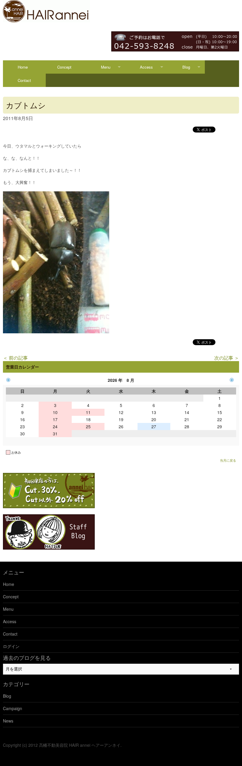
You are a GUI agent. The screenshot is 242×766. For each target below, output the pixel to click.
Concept (64, 67)
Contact (24, 80)
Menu (105, 67)
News (8, 721)
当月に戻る (228, 460)
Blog (186, 67)
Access (146, 67)
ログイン (11, 646)
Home (23, 67)
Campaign (12, 708)
